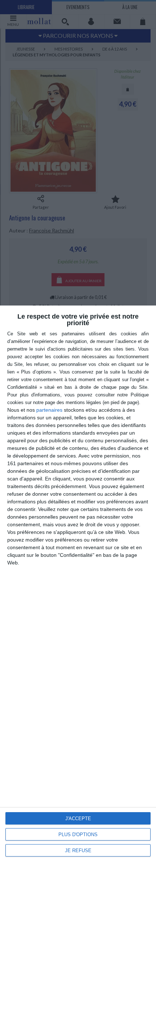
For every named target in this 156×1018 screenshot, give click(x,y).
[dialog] (78, 662)
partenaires (49, 409)
